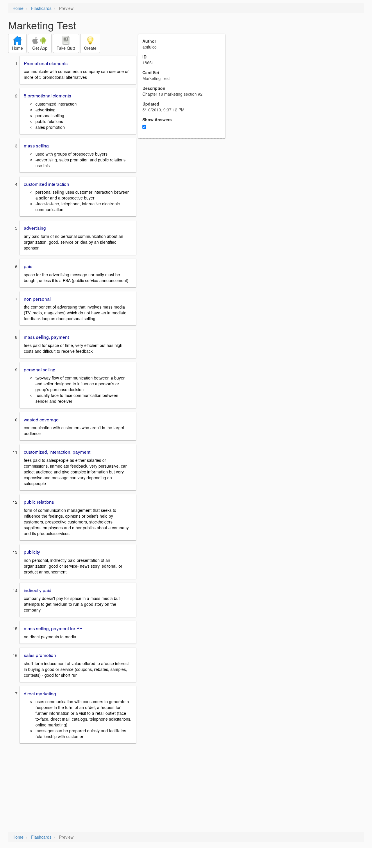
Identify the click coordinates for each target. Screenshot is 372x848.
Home (18, 8)
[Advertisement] (185, 195)
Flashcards (41, 8)
